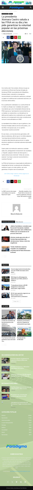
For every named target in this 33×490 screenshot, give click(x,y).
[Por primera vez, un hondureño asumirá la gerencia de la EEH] (6, 397)
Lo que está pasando (6, 335)
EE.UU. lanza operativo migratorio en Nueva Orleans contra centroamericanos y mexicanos (20, 295)
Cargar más (16, 301)
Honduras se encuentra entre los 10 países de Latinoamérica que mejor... (24, 322)
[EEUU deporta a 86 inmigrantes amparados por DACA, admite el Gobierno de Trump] (6, 279)
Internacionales (8, 11)
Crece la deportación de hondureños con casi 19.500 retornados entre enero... (20, 270)
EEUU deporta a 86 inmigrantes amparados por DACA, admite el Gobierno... (19, 279)
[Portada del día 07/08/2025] (24, 332)
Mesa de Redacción (7, 33)
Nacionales (4, 318)
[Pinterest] (15, 37)
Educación (20, 318)
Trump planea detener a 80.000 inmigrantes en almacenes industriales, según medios (19, 287)
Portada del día (21, 335)
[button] (2, 7)
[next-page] (5, 256)
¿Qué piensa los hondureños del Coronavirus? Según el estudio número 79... (21, 404)
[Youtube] (25, 482)
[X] (12, 37)
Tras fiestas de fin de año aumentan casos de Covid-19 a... (9, 339)
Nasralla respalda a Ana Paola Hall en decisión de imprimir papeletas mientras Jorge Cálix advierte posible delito (24, 195)
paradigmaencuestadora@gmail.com (20, 471)
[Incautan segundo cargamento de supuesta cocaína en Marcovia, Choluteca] (6, 360)
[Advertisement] (16, 75)
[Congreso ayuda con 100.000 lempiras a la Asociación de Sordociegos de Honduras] (6, 376)
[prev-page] (3, 256)
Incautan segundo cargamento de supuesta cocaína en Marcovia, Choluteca (20, 360)
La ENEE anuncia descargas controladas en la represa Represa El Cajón (9, 193)
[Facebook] (8, 37)
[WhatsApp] (19, 37)
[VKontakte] (20, 482)
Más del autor (19, 222)
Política (15, 11)
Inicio (3, 11)
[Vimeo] (16, 482)
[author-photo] (16, 211)
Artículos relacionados (8, 222)
